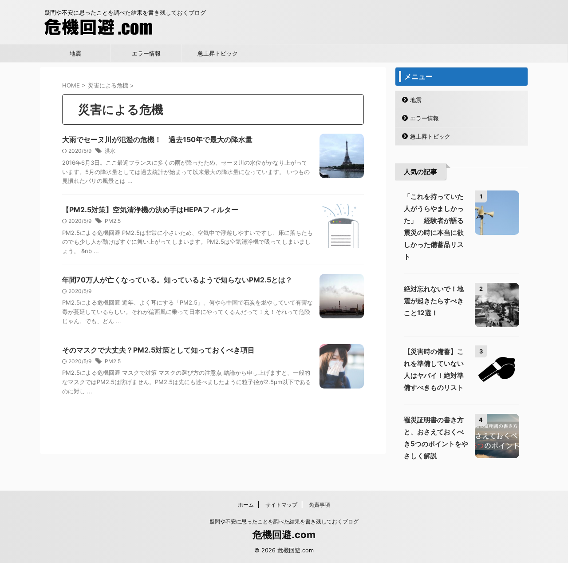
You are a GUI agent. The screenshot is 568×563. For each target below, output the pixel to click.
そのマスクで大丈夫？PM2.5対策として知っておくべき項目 (158, 349)
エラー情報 (146, 53)
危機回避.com (284, 534)
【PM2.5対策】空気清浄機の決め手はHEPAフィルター (150, 209)
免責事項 (319, 504)
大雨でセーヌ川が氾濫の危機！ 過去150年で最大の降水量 (157, 139)
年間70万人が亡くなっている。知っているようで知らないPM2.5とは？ (177, 279)
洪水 (110, 150)
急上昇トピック (217, 53)
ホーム (246, 504)
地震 (75, 53)
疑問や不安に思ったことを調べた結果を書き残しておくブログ (284, 521)
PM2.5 (113, 221)
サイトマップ (281, 504)
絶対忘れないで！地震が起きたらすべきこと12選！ (434, 301)
